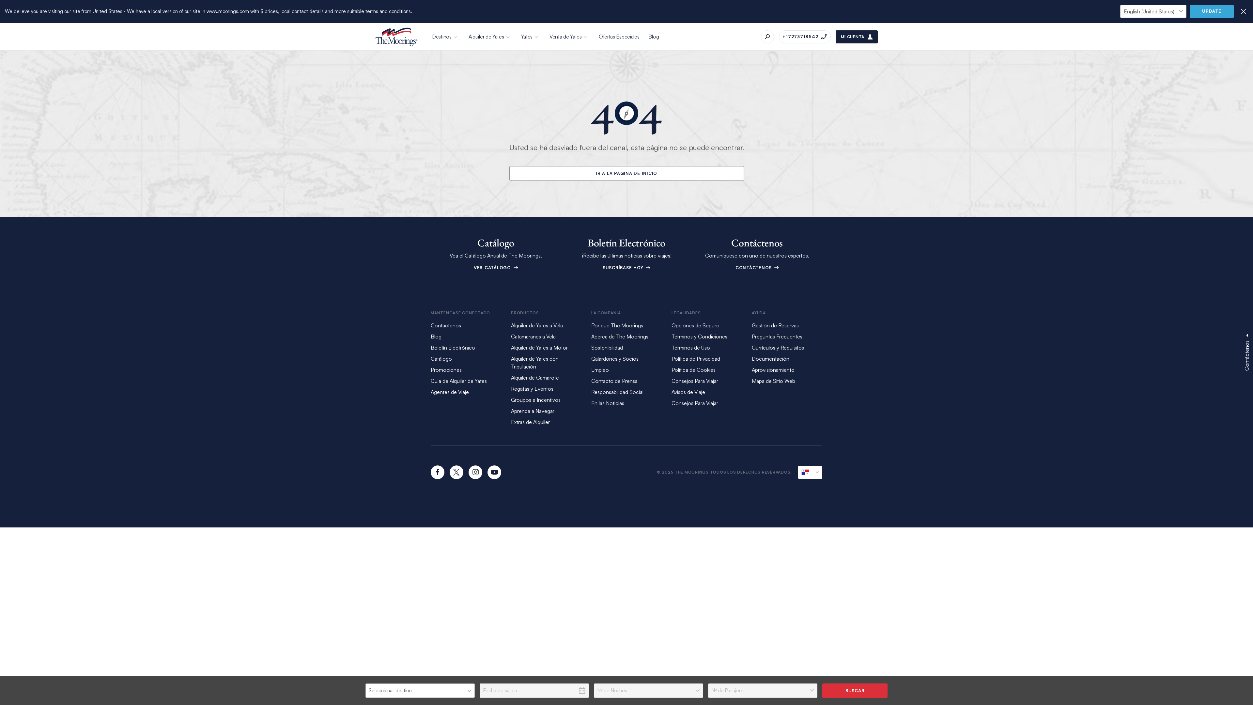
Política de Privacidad (696, 358)
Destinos (442, 36)
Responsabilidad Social (617, 392)
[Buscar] (767, 36)
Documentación (770, 358)
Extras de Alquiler (530, 422)
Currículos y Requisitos (778, 347)
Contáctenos (754, 267)
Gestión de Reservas (775, 325)
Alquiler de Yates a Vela (537, 325)
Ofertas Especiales (619, 36)
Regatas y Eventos (532, 388)
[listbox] (420, 690)
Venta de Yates (565, 36)
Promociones (446, 370)
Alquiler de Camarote (535, 377)
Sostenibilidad (607, 347)
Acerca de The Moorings (619, 336)
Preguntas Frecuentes (777, 336)
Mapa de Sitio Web (773, 381)
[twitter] (456, 472)
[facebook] (437, 472)
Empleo (600, 370)
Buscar (855, 690)
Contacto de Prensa (614, 381)
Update (1211, 11)
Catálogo (441, 358)
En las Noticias (607, 403)
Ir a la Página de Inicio (626, 173)
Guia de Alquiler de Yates (459, 381)
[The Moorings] (396, 36)
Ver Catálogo (493, 267)
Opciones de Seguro (695, 325)
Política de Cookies (694, 370)
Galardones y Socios (615, 358)
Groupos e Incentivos (536, 400)
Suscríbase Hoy (624, 267)
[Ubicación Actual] (810, 472)
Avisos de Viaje (688, 392)
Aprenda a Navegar (532, 411)
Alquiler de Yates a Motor (539, 347)
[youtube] (494, 472)
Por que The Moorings (617, 325)
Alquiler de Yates (486, 36)
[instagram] (475, 472)
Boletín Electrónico (453, 347)
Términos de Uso (691, 347)
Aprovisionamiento (773, 370)
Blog (653, 36)
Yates (527, 36)
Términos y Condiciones (699, 336)
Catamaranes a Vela (533, 336)
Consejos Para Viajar (695, 381)
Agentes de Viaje (450, 392)
